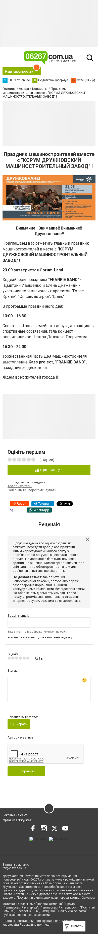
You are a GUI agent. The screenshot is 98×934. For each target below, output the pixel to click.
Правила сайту (52, 921)
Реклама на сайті (15, 815)
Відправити (26, 771)
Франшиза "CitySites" (17, 820)
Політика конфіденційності (22, 921)
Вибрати (20, 724)
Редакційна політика (35, 924)
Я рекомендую (51, 470)
